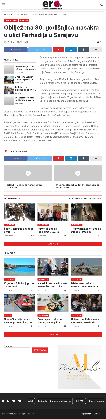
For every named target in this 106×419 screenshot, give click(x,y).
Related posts (75, 198)
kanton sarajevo (19, 151)
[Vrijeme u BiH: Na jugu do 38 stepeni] (19, 267)
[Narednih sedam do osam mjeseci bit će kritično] (52, 267)
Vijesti (24, 20)
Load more (53, 244)
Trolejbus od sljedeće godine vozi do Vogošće (25, 88)
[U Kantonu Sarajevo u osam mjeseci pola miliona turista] (9, 80)
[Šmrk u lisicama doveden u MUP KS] (19, 212)
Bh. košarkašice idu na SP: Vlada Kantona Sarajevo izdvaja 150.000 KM (25, 99)
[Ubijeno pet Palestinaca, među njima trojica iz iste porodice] (86, 302)
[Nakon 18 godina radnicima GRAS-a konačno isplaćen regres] (52, 212)
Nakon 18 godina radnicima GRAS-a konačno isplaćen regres (52, 230)
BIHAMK (77, 401)
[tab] (75, 198)
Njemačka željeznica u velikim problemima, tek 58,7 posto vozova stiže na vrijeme (18, 321)
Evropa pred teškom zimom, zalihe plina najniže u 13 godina (49, 321)
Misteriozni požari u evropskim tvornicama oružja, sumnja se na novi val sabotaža (85, 285)
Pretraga (8, 346)
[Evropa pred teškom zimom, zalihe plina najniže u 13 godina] (52, 302)
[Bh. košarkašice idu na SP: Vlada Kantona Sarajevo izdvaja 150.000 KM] (9, 101)
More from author (92, 198)
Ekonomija (43, 225)
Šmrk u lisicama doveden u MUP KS (18, 230)
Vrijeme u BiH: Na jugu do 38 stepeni (19, 285)
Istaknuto (12, 14)
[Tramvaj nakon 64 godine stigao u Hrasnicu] (86, 212)
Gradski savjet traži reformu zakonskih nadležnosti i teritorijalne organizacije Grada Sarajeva (24, 67)
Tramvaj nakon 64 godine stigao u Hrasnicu (86, 230)
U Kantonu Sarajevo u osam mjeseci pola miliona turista (25, 78)
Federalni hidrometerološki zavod (51, 401)
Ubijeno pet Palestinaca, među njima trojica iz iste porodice (85, 321)
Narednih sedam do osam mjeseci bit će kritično (52, 285)
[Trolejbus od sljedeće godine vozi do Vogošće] (9, 90)
